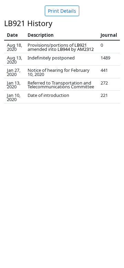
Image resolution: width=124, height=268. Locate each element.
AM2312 (85, 49)
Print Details (62, 11)
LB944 (64, 49)
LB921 (80, 45)
